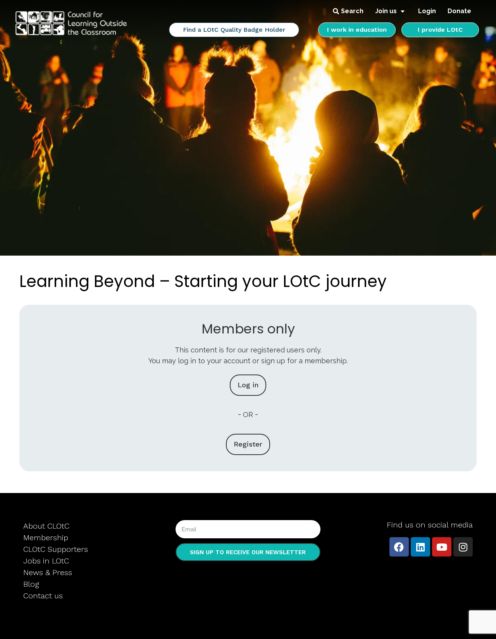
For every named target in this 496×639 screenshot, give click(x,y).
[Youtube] (441, 547)
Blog (31, 584)
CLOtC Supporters (55, 549)
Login (427, 11)
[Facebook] (399, 547)
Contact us (43, 595)
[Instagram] (463, 547)
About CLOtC (46, 526)
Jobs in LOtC (46, 560)
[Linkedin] (420, 547)
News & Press (47, 572)
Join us (386, 11)
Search (352, 11)
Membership (45, 537)
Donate (459, 11)
